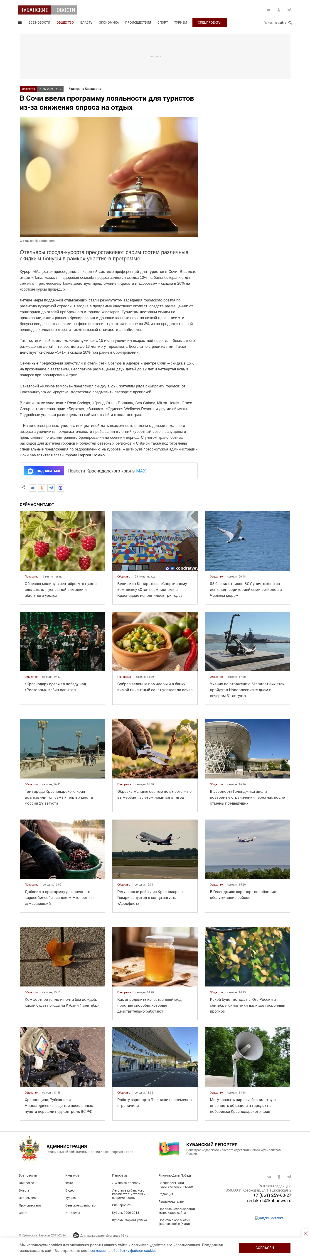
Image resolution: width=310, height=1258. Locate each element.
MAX (141, 471)
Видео (69, 1190)
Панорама (120, 1175)
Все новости (39, 22)
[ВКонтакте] (32, 488)
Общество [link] (123, 576)
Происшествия (138, 22)
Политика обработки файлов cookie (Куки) (174, 1222)
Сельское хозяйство (80, 1205)
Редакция (166, 1194)
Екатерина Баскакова (85, 89)
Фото (69, 1183)
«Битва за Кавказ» (126, 1183)
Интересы (72, 1213)
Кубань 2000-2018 (125, 1212)
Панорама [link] (31, 576)
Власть (86, 22)
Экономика (109, 22)
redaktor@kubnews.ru (269, 1200)
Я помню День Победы (175, 1175)
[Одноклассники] (41, 488)
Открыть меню (20, 23)
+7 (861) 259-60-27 (272, 1195)
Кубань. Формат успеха (129, 1220)
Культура (72, 1175)
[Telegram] (51, 488)
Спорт (162, 22)
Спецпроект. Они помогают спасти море (176, 1184)
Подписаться (48, 471)
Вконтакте (268, 10)
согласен (265, 1248)
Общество (65, 22)
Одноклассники (278, 10)
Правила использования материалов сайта (177, 1210)
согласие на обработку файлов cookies (123, 1250)
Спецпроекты (209, 22)
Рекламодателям (171, 1201)
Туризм (180, 22)
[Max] (60, 488)
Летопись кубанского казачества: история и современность (128, 1194)
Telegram (288, 10)
